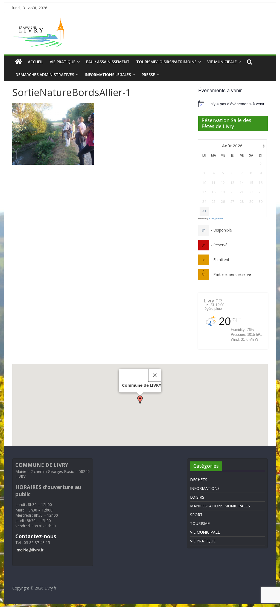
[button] (140, 400)
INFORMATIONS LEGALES (108, 74)
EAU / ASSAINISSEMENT (108, 61)
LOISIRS (197, 497)
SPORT (196, 514)
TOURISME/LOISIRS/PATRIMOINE (166, 61)
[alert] (233, 103)
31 (204, 211)
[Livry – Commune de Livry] (39, 21)
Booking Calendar (216, 218)
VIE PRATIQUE (62, 61)
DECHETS (198, 479)
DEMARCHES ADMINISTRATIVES (45, 74)
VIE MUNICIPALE (222, 61)
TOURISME (200, 523)
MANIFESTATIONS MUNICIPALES (220, 505)
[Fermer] (154, 375)
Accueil (35, 61)
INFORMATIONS (205, 488)
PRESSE (148, 74)
